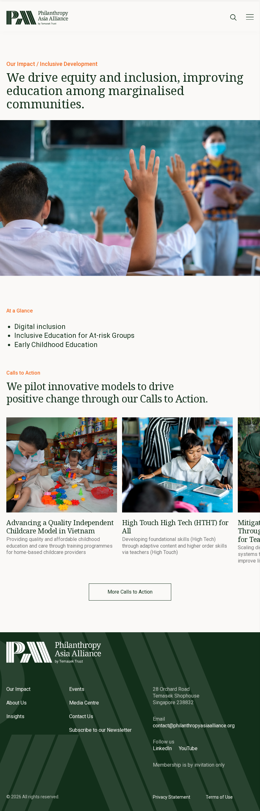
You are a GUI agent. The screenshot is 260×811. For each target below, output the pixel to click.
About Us (16, 703)
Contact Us (81, 716)
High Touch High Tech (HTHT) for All (175, 526)
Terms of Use (219, 797)
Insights (15, 716)
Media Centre (84, 703)
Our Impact (21, 64)
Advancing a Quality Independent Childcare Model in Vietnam (60, 526)
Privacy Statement (171, 797)
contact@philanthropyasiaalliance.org (194, 726)
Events (76, 689)
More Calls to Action (130, 592)
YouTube (188, 748)
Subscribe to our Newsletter (100, 730)
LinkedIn (162, 748)
